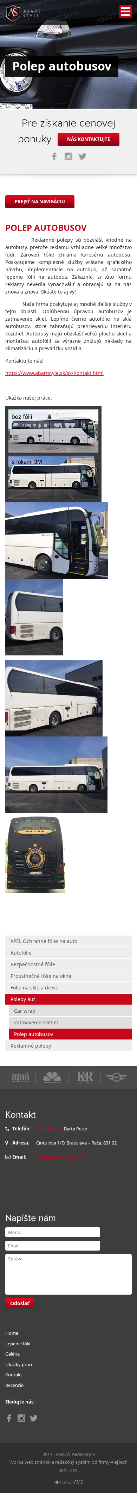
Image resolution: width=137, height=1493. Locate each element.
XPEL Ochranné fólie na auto (44, 941)
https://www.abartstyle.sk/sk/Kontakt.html (54, 373)
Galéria (12, 1354)
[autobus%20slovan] (35, 852)
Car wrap (24, 1010)
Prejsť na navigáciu (40, 201)
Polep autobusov (33, 1034)
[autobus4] (56, 540)
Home (11, 1333)
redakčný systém (73, 1462)
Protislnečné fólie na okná (41, 976)
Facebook (54, 156)
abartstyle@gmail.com (59, 1157)
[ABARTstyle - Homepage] (22, 13)
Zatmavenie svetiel (36, 1022)
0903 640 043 (49, 1128)
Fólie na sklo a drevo (34, 987)
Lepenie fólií (17, 1343)
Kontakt (13, 1374)
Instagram (68, 156)
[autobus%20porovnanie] (53, 453)
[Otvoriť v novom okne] (68, 1482)
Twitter (82, 156)
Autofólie (21, 952)
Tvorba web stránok (30, 1462)
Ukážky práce (19, 1364)
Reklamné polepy (31, 1045)
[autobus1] (56, 774)
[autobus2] (54, 698)
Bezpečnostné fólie (33, 964)
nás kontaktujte (88, 139)
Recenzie (14, 1385)
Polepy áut (23, 999)
